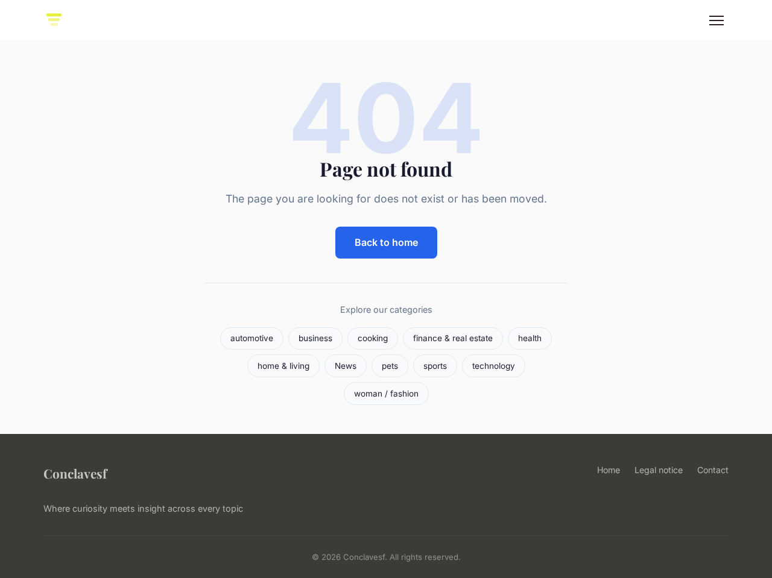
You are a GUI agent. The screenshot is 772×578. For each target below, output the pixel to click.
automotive (251, 338)
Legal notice (658, 470)
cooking (373, 338)
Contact (713, 470)
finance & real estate (453, 338)
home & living (283, 366)
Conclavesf (75, 473)
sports (435, 366)
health (530, 338)
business (315, 338)
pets (390, 366)
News (345, 366)
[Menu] (716, 20)
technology (493, 366)
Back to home (386, 242)
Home (608, 470)
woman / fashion (386, 393)
